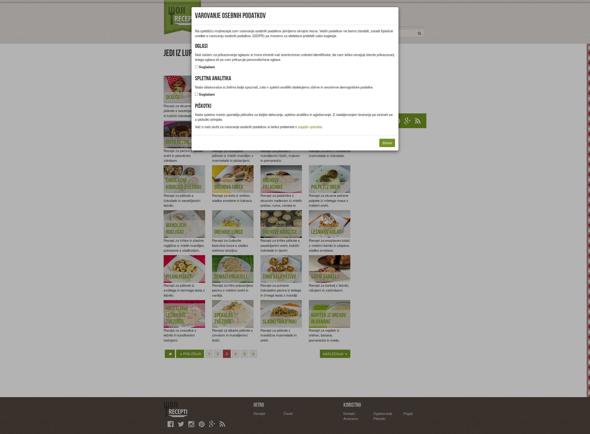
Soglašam (207, 67)
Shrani (387, 142)
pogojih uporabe (310, 126)
